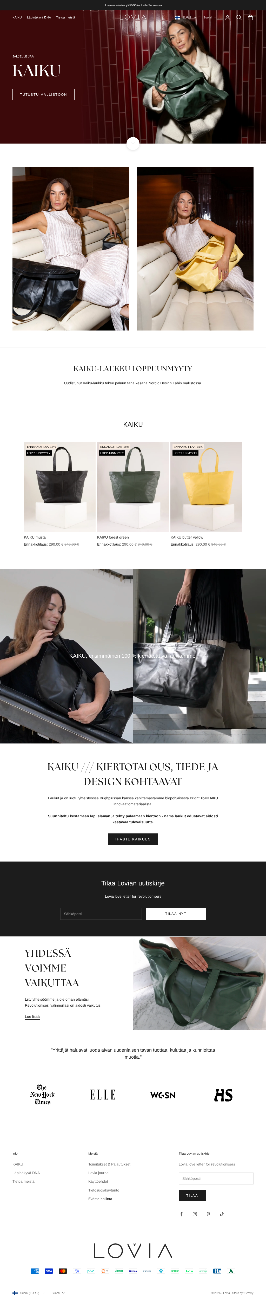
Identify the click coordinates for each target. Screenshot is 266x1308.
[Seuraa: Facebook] (181, 1214)
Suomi (207, 17)
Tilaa (192, 1195)
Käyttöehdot (98, 1181)
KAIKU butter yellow (187, 537)
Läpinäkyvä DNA (39, 17)
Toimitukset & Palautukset (109, 1164)
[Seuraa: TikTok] (221, 1214)
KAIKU (17, 17)
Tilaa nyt (176, 914)
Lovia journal (98, 1173)
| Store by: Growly (242, 1292)
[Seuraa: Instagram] (194, 1214)
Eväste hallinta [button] (100, 1199)
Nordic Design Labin (165, 383)
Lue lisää (32, 1016)
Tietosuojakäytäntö (103, 1190)
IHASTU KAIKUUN (132, 839)
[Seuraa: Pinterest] (208, 1214)
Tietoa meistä (65, 17)
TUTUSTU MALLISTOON (43, 94)
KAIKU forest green (113, 537)
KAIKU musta (35, 537)
